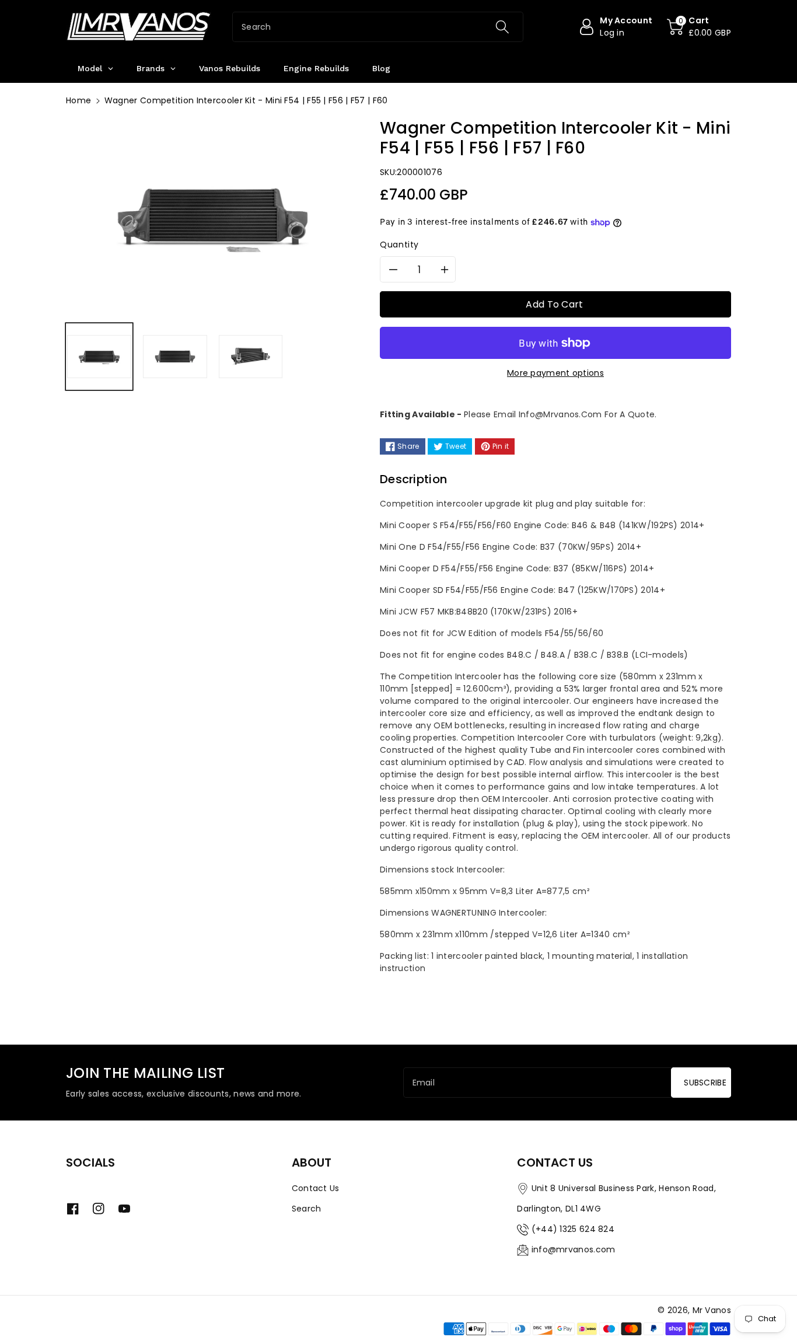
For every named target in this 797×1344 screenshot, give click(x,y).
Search (306, 1208)
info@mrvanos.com (574, 1249)
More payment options (555, 373)
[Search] (501, 26)
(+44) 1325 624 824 (573, 1229)
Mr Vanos (712, 1310)
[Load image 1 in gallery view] (99, 356)
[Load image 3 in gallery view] (251, 356)
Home (78, 100)
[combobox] (378, 26)
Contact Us (316, 1188)
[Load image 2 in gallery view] (175, 356)
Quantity (399, 244)
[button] (699, 27)
